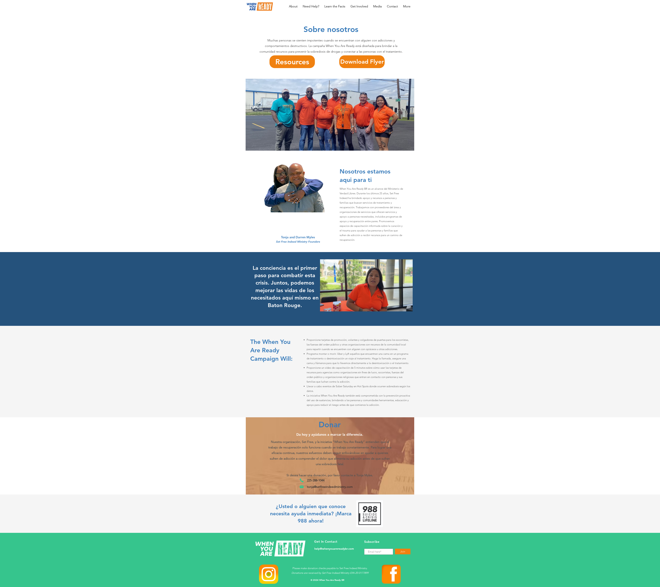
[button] (408, 307)
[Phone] (301, 480)
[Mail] (301, 487)
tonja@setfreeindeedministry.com (330, 487)
